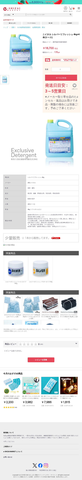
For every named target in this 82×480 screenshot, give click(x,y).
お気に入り (75, 88)
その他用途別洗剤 (23, 27)
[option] (20, 51)
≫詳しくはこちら (8, 441)
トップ (5, 27)
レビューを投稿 (41, 360)
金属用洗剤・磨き (38, 27)
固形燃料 (69, 23)
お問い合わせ (7, 457)
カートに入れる (61, 78)
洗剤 (13, 27)
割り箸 (50, 23)
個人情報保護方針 (31, 470)
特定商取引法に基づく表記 (48, 470)
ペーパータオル (31, 23)
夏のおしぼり (12, 23)
